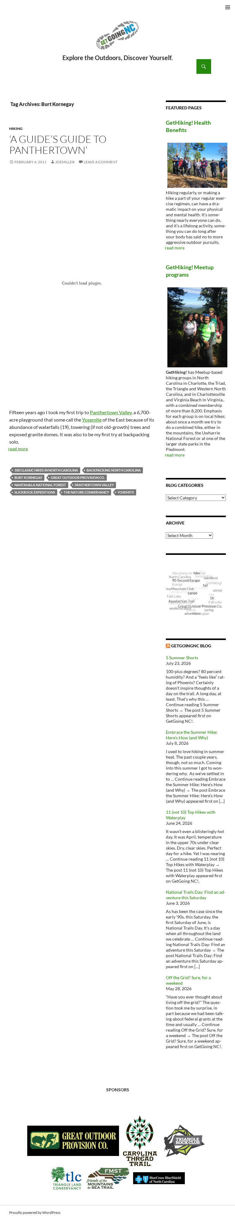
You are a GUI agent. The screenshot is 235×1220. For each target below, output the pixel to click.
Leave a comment (101, 162)
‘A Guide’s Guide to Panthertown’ (57, 144)
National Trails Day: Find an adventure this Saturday (196, 894)
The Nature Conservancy (86, 492)
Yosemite (92, 419)
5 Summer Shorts (182, 657)
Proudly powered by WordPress (34, 1212)
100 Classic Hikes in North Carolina (46, 470)
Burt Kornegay (28, 477)
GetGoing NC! (117, 39)
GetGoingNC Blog (191, 645)
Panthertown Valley (111, 412)
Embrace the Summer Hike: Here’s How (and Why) (192, 734)
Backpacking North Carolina (114, 470)
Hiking (16, 128)
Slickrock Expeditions (34, 492)
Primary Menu (227, 7)
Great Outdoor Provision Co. (78, 477)
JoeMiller (65, 162)
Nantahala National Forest (40, 485)
